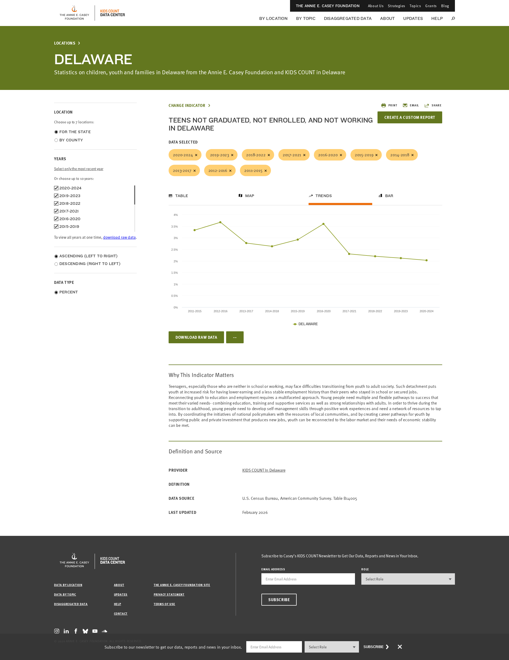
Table (181, 195)
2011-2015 (253, 170)
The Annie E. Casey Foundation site (182, 585)
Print (392, 105)
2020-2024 (183, 154)
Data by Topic (65, 594)
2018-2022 (256, 154)
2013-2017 (182, 170)
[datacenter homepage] (112, 13)
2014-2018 (399, 154)
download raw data (119, 237)
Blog (445, 5)
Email (414, 105)
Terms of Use (164, 604)
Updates (413, 18)
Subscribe (279, 599)
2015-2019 (364, 154)
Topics (415, 5)
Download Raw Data (196, 337)
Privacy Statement (169, 594)
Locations (64, 43)
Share (437, 105)
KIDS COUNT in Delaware (263, 470)
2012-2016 (217, 170)
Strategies (396, 5)
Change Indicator (187, 105)
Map (249, 195)
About (387, 18)
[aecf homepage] (74, 13)
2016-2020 (328, 154)
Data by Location (68, 585)
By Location (273, 18)
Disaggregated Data (348, 18)
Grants (431, 5)
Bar (389, 195)
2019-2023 (219, 154)
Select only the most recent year (78, 168)
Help (437, 18)
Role (365, 569)
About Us (376, 5)
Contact (121, 613)
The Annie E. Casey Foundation (327, 6)
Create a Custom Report (409, 117)
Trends (323, 195)
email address (273, 569)
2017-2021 (292, 154)
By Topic (305, 18)
